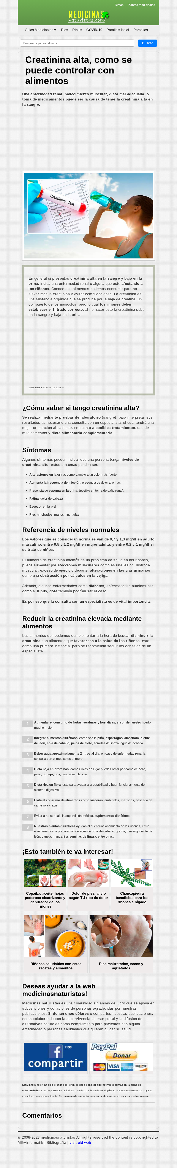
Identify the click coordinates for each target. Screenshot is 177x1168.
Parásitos (140, 30)
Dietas (119, 4)
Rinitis (77, 30)
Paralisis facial (118, 30)
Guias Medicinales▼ (41, 30)
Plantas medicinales (141, 4)
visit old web (80, 1142)
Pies (64, 30)
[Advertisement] (88, 139)
